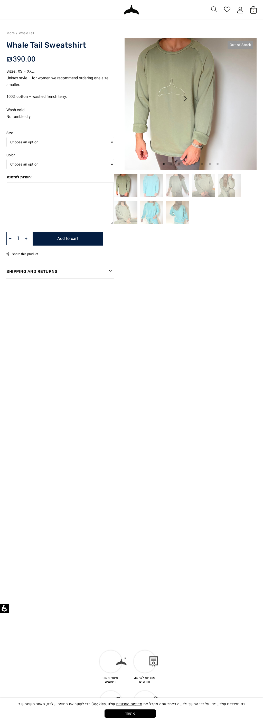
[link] (227, 10)
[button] (11, 10)
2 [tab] (171, 163)
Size (9, 133)
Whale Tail (26, 33)
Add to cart (67, 239)
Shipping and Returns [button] (31, 271)
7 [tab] (209, 163)
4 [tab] (186, 163)
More (10, 33)
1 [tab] (163, 163)
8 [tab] (217, 163)
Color (10, 155)
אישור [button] (130, 713)
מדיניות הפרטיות (129, 704)
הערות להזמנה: (19, 177)
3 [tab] (179, 163)
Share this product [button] (25, 254)
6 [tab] (202, 163)
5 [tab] (194, 163)
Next (185, 99)
